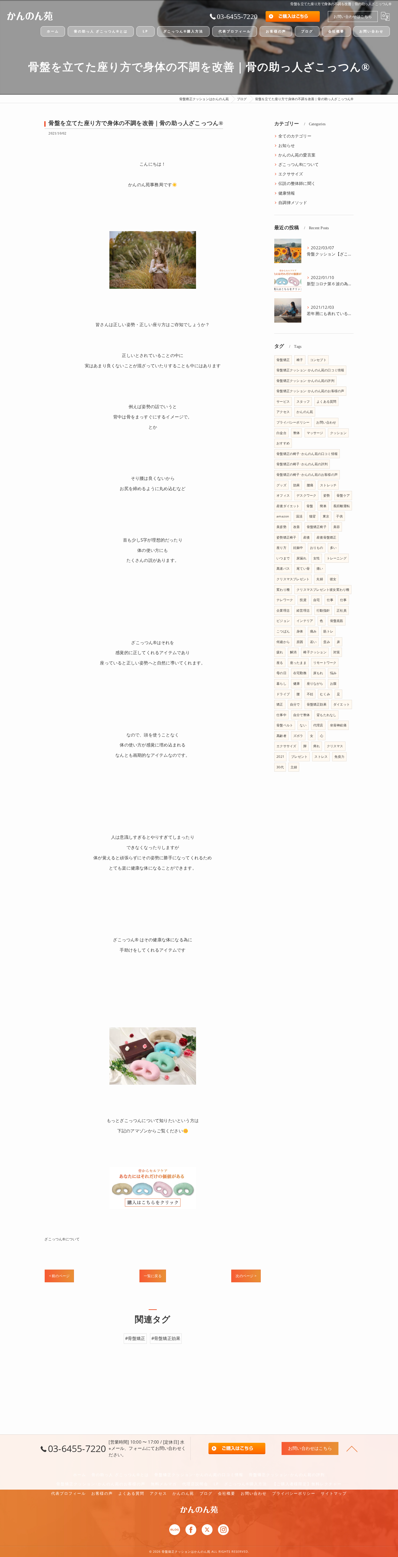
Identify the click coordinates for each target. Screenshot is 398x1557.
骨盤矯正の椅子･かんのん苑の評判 (302, 464)
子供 (339, 516)
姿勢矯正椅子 (286, 537)
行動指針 (323, 610)
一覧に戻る (153, 1275)
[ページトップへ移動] (352, 1448)
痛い (320, 568)
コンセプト (318, 360)
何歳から (283, 642)
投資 (303, 600)
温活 (299, 516)
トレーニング (337, 558)
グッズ (281, 485)
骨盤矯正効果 (317, 704)
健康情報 (286, 193)
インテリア (304, 620)
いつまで (283, 558)
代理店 (318, 725)
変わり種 (283, 589)
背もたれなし (326, 715)
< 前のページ (59, 1275)
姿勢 (326, 495)
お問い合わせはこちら (353, 16)
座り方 (281, 547)
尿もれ (318, 673)
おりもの (316, 547)
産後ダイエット (287, 506)
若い (313, 642)
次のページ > (246, 1275)
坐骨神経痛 (338, 725)
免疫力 (339, 756)
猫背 (312, 516)
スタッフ (303, 401)
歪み (326, 642)
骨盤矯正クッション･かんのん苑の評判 (305, 380)
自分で (295, 704)
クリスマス (335, 746)
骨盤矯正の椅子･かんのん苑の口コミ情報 (307, 453)
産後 (306, 537)
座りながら (315, 683)
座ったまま (298, 662)
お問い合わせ (326, 422)
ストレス (321, 756)
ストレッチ (328, 485)
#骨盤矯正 (135, 1338)
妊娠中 (298, 547)
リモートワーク (324, 662)
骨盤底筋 (336, 620)
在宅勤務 (299, 673)
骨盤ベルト (284, 725)
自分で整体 (301, 715)
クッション (338, 433)
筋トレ (328, 631)
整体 (296, 433)
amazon (282, 516)
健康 (296, 683)
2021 (280, 756)
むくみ (325, 694)
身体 (299, 631)
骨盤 (309, 506)
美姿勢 (281, 527)
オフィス (283, 495)
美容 (336, 527)
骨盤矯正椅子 (317, 527)
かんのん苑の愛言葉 (296, 155)
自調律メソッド (292, 202)
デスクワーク (306, 495)
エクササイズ (290, 173)
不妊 (310, 694)
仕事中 (281, 715)
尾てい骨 (303, 568)
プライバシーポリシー (292, 422)
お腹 (333, 683)
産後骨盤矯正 (326, 537)
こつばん (283, 631)
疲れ (279, 652)
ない (303, 725)
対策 (336, 652)
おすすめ (283, 443)
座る (279, 662)
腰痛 (310, 485)
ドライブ (283, 694)
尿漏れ (301, 558)
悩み (333, 673)
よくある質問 (326, 401)
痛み (313, 631)
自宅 (316, 600)
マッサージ (315, 433)
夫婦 (319, 579)
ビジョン (283, 620)
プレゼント (299, 756)
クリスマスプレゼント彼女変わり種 (322, 589)
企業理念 (283, 610)
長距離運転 (341, 506)
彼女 (333, 579)
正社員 (342, 610)
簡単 (323, 506)
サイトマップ (334, 1493)
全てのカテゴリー (294, 136)
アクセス (283, 411)
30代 (280, 767)
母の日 (281, 673)
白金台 (281, 433)
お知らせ (286, 145)
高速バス (283, 568)
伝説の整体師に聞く (296, 183)
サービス (283, 401)
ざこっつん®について (62, 1239)
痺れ (316, 746)
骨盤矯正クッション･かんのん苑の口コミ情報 (310, 370)
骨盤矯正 (283, 360)
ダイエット (341, 704)
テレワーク (284, 600)
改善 (296, 527)
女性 (316, 558)
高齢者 (281, 735)
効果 (296, 485)
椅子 (299, 360)
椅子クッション (314, 652)
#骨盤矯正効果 (165, 1338)
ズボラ (298, 735)
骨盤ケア (343, 495)
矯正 (279, 704)
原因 (299, 642)
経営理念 (303, 610)
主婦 (294, 767)
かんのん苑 (304, 411)
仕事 (330, 600)
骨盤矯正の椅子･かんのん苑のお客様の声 (307, 474)
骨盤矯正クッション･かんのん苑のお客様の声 (310, 391)
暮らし (281, 683)
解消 (293, 652)
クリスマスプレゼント (292, 579)
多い (333, 547)
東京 (326, 516)
